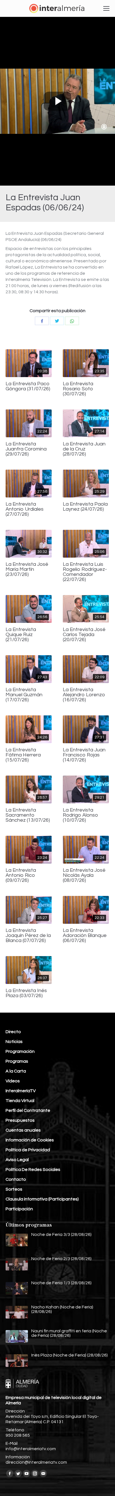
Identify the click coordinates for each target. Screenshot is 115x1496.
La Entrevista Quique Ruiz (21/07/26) (21, 634)
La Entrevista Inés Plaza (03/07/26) (26, 993)
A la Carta (16, 1071)
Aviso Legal (17, 1159)
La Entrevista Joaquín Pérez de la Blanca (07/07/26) (28, 935)
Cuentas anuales (23, 1130)
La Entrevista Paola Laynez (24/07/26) (85, 507)
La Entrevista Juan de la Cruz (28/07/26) (84, 449)
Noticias (14, 1041)
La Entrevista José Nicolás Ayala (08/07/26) (84, 875)
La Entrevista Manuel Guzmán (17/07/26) (24, 694)
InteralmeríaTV (21, 1091)
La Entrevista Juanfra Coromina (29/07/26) (26, 449)
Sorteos (14, 1189)
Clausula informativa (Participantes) (42, 1199)
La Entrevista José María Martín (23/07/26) (27, 569)
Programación (20, 1051)
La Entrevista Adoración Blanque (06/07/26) (85, 935)
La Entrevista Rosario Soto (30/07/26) (78, 388)
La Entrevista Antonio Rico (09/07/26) (21, 875)
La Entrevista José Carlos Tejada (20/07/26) (84, 634)
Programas (17, 1061)
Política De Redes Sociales (33, 1169)
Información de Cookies (30, 1140)
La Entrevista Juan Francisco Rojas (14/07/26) (84, 755)
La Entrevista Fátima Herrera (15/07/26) (23, 755)
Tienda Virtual (20, 1100)
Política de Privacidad (28, 1150)
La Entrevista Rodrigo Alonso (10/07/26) (80, 815)
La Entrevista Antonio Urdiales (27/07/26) (25, 509)
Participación (19, 1209)
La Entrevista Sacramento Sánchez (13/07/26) (28, 815)
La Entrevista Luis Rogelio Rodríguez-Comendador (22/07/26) (85, 572)
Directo (13, 1031)
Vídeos (13, 1081)
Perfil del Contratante (28, 1110)
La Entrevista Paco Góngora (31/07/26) (28, 386)
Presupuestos (20, 1120)
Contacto (16, 1179)
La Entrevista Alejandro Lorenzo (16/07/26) (84, 694)
